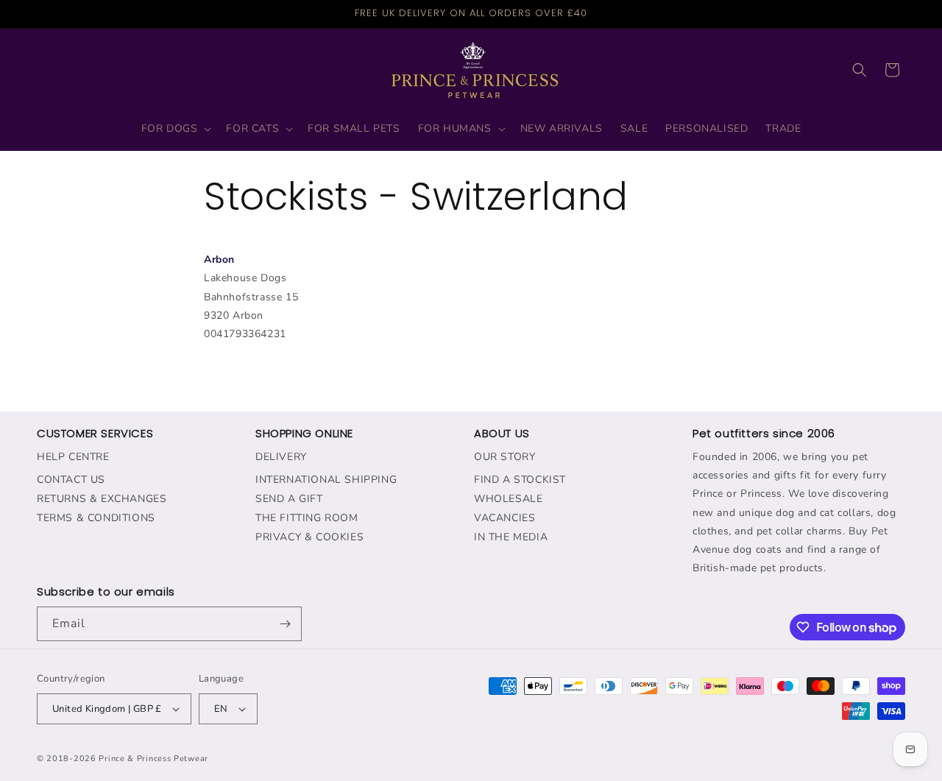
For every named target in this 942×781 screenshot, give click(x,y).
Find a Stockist (520, 480)
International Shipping (326, 480)
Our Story (504, 457)
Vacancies (504, 518)
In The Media (511, 537)
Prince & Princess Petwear (153, 758)
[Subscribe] (285, 624)
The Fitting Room (306, 518)
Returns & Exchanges (101, 499)
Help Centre (73, 457)
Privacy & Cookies (309, 537)
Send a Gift (289, 499)
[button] (175, 128)
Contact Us (71, 480)
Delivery (281, 457)
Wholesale (508, 499)
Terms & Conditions (96, 518)
